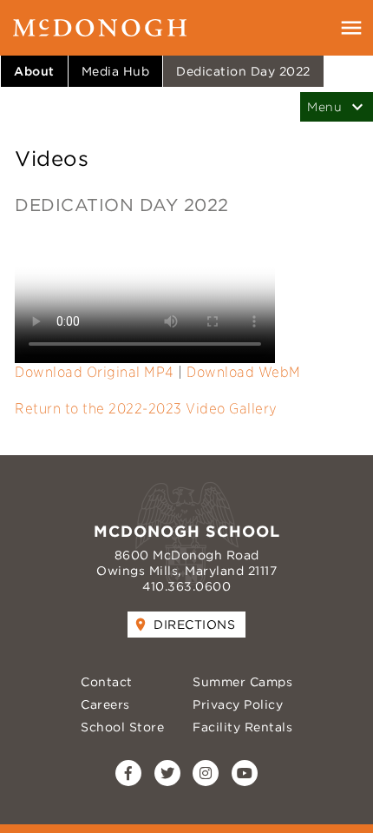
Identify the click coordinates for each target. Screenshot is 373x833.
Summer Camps (242, 682)
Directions (194, 624)
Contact (107, 682)
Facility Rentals (242, 727)
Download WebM (243, 372)
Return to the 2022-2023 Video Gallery (146, 408)
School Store (122, 727)
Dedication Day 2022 (243, 71)
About (34, 71)
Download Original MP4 (94, 372)
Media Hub (116, 71)
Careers (105, 704)
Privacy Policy (238, 704)
